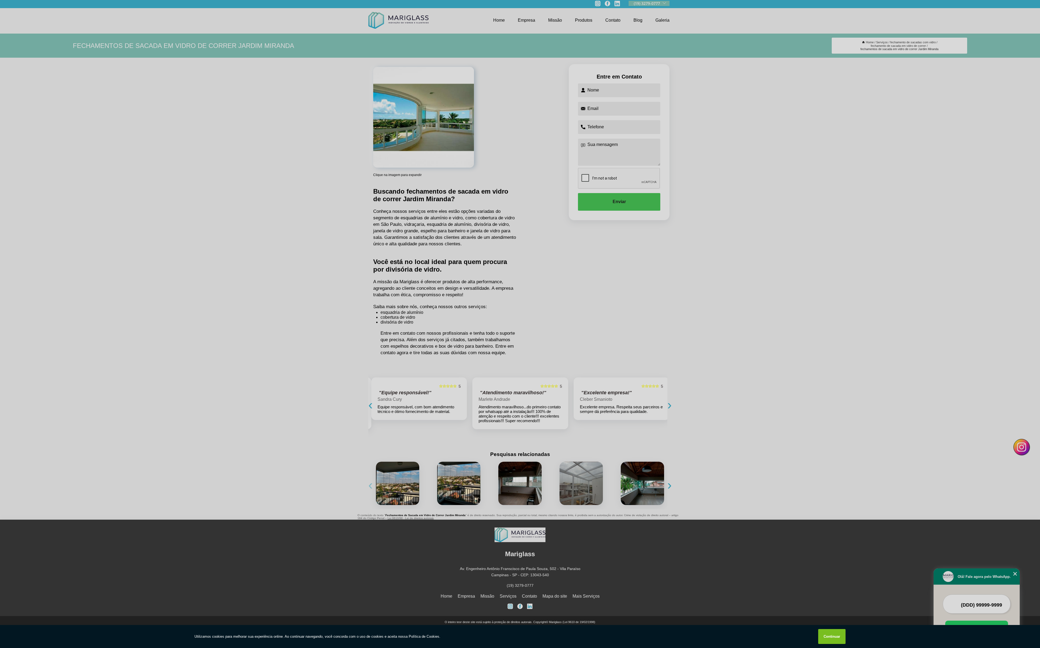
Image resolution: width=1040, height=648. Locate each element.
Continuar (832, 636)
